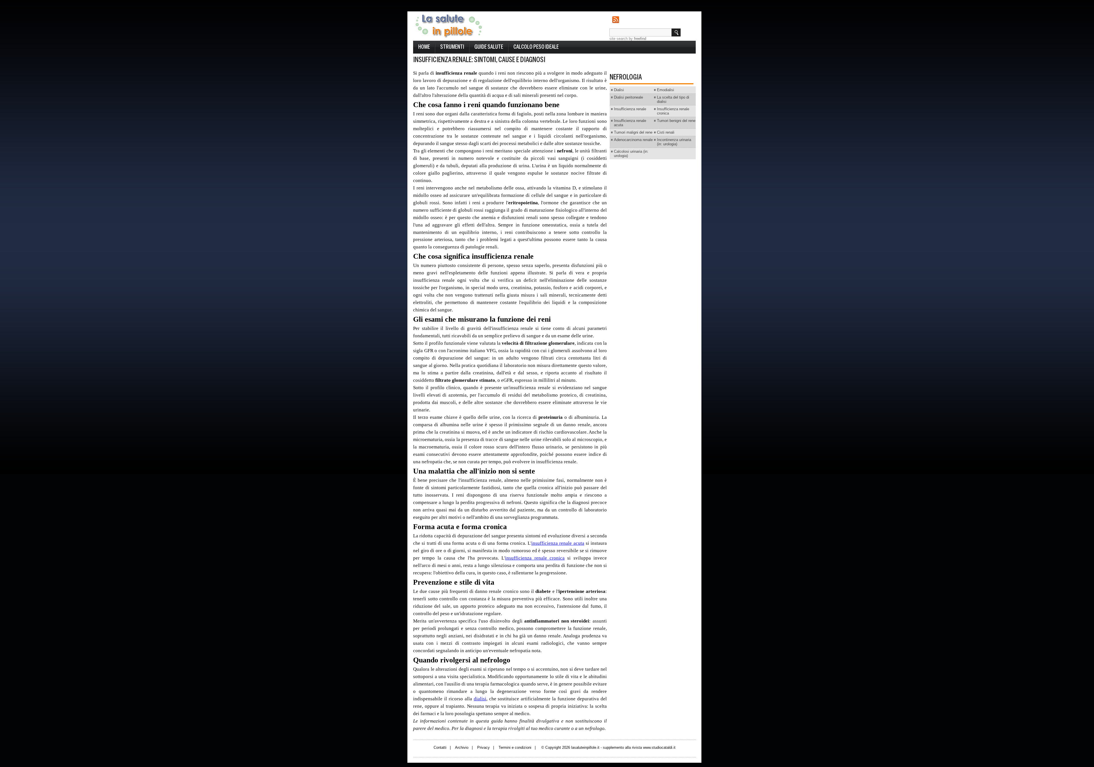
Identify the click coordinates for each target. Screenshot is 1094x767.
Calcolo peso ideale (536, 47)
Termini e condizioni (515, 747)
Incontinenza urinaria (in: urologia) (674, 142)
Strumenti (452, 47)
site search (618, 38)
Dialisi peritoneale (628, 97)
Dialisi (619, 90)
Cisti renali (665, 132)
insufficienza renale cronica (535, 558)
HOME (424, 47)
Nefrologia (626, 77)
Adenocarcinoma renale (633, 140)
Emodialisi (665, 90)
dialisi (480, 698)
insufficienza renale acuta (557, 543)
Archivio (461, 747)
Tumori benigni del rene (676, 121)
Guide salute (488, 47)
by (637, 38)
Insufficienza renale (630, 109)
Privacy (483, 747)
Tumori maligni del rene (633, 132)
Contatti (440, 747)
